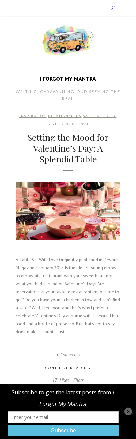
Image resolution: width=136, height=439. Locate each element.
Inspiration (32, 116)
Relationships (64, 116)
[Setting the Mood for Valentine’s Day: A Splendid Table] (68, 211)
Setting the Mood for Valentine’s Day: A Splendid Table (68, 147)
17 (60, 380)
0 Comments (68, 355)
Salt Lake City (99, 116)
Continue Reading (68, 367)
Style (54, 124)
